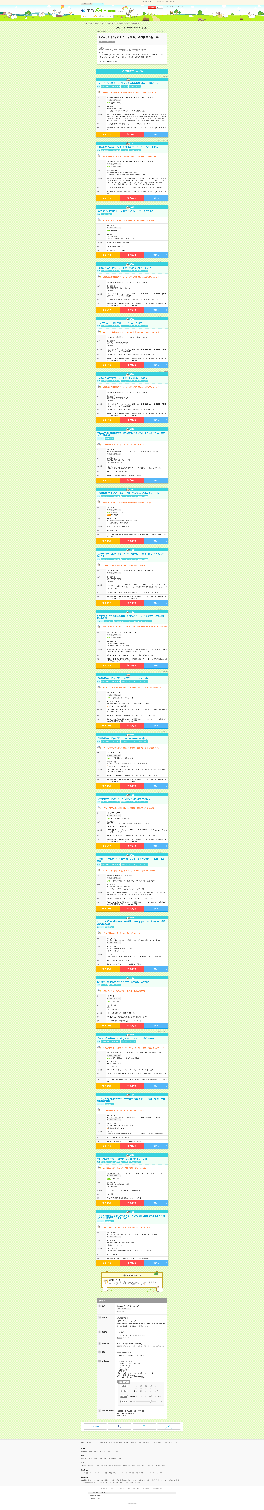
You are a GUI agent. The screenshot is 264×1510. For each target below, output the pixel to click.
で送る (95, 1426)
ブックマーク (169, 1428)
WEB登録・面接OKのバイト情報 (90, 1465)
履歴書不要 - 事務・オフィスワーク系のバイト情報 (97, 1482)
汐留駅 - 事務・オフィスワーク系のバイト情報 (149, 1473)
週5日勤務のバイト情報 (158, 1465)
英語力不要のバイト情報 (128, 1465)
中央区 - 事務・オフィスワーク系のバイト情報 (94, 1473)
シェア (120, 1428)
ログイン (159, 7)
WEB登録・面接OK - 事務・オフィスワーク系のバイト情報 (97, 1480)
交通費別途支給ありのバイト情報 (110, 1465)
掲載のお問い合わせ (158, 1488)
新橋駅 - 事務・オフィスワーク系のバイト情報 (121, 1473)
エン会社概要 (146, 1488)
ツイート (144, 1428)
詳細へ (156, 134)
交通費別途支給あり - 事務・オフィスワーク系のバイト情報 (132, 1480)
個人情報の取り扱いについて (108, 1488)
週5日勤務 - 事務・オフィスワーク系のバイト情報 (127, 1482)
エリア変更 (120, 11)
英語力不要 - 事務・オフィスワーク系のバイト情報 (165, 1480)
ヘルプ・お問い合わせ (170, 6)
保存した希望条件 (107, 16)
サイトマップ (180, 6)
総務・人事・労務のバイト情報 (112, 1458)
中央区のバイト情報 (86, 1451)
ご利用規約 (122, 1488)
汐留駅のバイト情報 (112, 1451)
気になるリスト (90, 16)
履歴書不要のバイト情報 (143, 1465)
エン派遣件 (86, 3)
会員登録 (151, 7)
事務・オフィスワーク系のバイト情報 (91, 1458)
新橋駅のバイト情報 (99, 1451)
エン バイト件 (98, 3)
